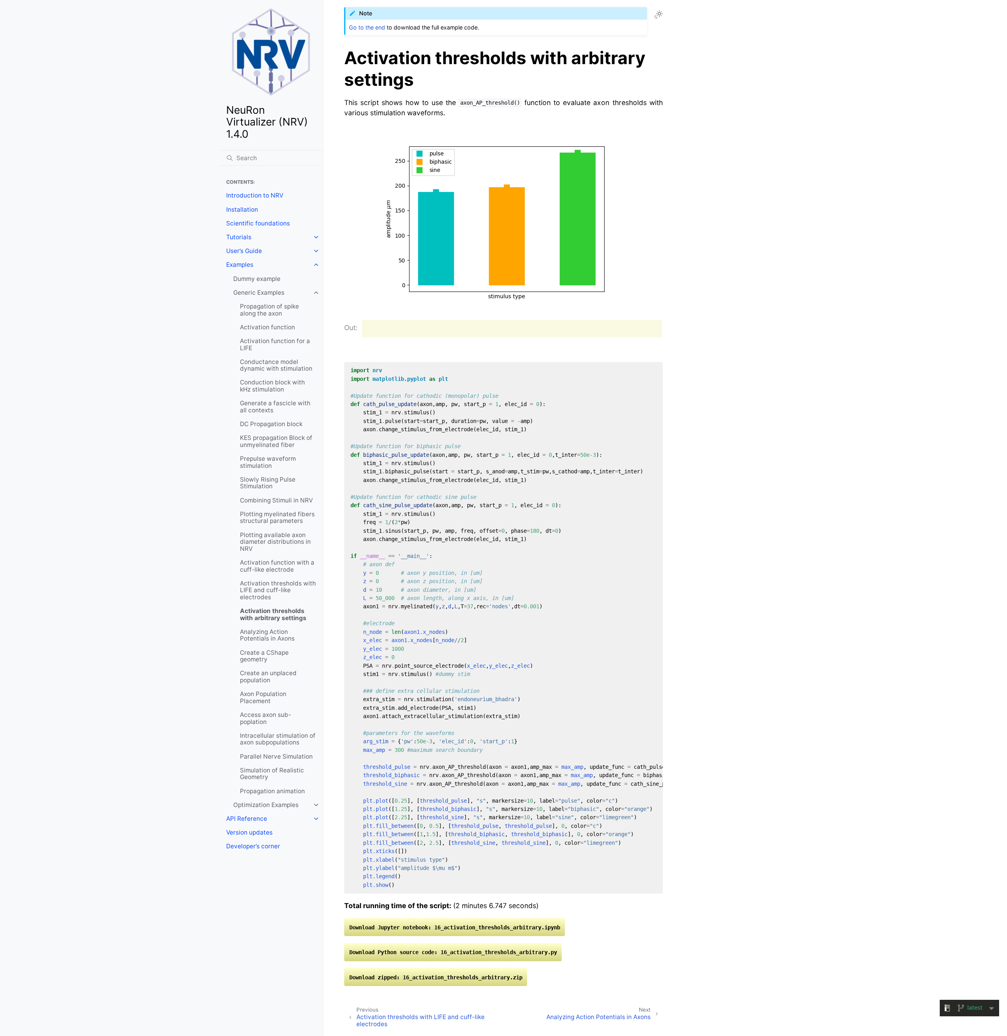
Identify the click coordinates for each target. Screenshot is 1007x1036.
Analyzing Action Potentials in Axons (267, 635)
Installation (242, 209)
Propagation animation (272, 791)
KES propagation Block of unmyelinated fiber (276, 441)
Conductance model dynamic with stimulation (276, 365)
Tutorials (238, 237)
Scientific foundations (258, 223)
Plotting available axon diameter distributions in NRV (275, 541)
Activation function (267, 327)
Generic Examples (258, 292)
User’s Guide (244, 251)
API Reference (246, 818)
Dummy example (256, 279)
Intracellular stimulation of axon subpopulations (277, 739)
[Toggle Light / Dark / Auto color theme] (658, 14)
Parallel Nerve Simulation (276, 756)
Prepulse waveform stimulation (268, 462)
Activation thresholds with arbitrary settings (273, 614)
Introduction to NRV (254, 195)
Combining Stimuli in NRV (276, 500)
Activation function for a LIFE (275, 344)
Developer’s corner (253, 846)
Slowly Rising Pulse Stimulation (267, 483)
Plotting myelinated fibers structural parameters (277, 517)
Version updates (249, 832)
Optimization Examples (266, 805)
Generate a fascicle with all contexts (275, 406)
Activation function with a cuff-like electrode (277, 566)
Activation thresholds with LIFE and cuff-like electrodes (278, 590)
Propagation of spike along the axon (269, 310)
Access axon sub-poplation (265, 718)
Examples (239, 264)
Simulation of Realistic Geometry (272, 773)
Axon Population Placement (263, 697)
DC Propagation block (271, 424)
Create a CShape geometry (264, 656)
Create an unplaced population (268, 676)
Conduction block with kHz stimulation (272, 386)
